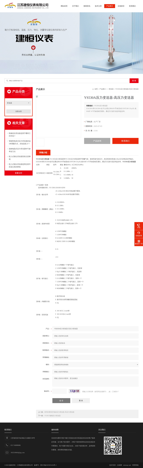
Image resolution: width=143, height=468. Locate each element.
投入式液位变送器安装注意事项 (20, 158)
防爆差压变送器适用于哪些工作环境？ (20, 134)
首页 (96, 89)
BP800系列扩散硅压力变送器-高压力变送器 (59, 412)
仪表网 (119, 465)
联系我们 (132, 6)
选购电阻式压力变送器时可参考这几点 (20, 150)
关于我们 (75, 6)
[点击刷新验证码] (74, 391)
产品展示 (109, 6)
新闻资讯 (87, 6)
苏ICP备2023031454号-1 (48, 465)
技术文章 (98, 6)
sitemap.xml (127, 465)
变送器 (9, 103)
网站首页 (64, 6)
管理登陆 (135, 465)
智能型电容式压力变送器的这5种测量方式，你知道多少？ (20, 142)
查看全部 (18, 111)
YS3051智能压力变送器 (52, 416)
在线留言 (121, 6)
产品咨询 (97, 141)
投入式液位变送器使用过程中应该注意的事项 (20, 165)
